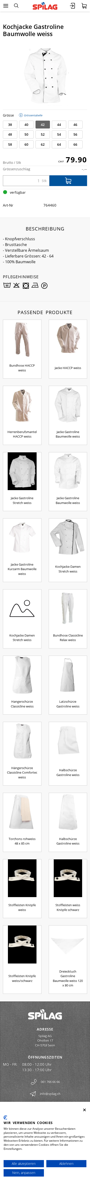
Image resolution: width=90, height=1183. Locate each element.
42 (43, 124)
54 (59, 134)
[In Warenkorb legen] (68, 180)
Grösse (8, 115)
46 (75, 124)
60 (26, 144)
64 (59, 144)
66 (75, 144)
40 (26, 124)
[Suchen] (16, 6)
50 (26, 134)
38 (10, 124)
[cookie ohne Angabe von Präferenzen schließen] (84, 1110)
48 (10, 134)
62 (43, 144)
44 (59, 124)
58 (10, 144)
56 (75, 134)
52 (43, 134)
